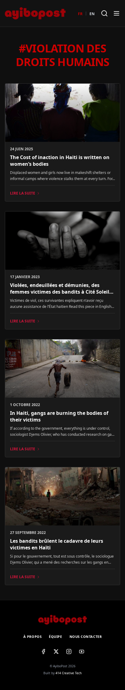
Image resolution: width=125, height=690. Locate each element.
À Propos (32, 636)
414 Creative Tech (69, 673)
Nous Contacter (85, 636)
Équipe (55, 636)
